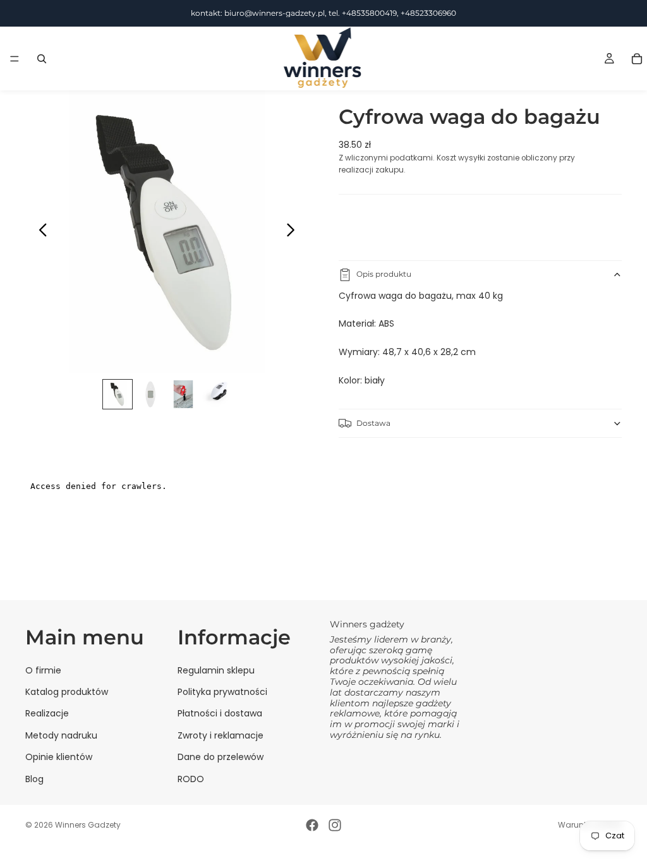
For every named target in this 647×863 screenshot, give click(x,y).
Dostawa (373, 423)
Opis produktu (383, 274)
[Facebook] (312, 825)
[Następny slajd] (294, 232)
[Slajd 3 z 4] (183, 394)
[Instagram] (334, 825)
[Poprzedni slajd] (39, 232)
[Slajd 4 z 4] (216, 394)
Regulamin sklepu (216, 670)
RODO (191, 779)
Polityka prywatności (222, 691)
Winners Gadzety (88, 824)
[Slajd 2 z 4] (150, 394)
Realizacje (47, 713)
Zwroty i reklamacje (220, 735)
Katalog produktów (66, 691)
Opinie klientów (58, 757)
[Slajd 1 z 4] (117, 394)
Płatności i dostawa (220, 713)
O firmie (43, 670)
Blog (34, 779)
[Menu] (14, 58)
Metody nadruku (61, 735)
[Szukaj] (42, 59)
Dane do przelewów (220, 757)
